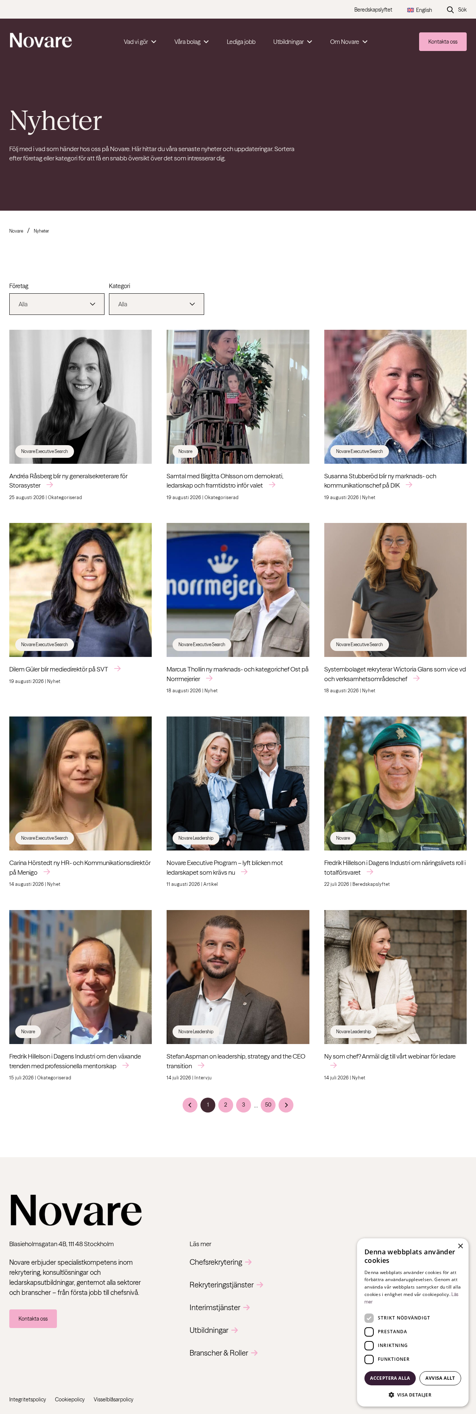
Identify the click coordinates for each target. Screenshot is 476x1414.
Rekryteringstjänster (222, 1284)
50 (268, 1104)
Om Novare (344, 41)
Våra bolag (187, 41)
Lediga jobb (241, 41)
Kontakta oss (442, 41)
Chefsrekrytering (216, 1262)
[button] (412, 1394)
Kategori (119, 286)
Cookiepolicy (70, 1399)
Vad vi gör (136, 41)
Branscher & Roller (219, 1352)
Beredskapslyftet (373, 9)
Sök (462, 9)
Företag (18, 286)
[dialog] (413, 1322)
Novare (16, 231)
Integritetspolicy (27, 1399)
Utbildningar (288, 41)
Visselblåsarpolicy (114, 1399)
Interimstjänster (215, 1307)
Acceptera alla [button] (390, 1378)
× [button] (460, 1246)
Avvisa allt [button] (440, 1378)
